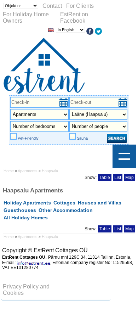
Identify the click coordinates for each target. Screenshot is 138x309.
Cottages (64, 203)
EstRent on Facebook (74, 17)
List (117, 177)
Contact (52, 6)
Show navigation (124, 156)
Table (104, 177)
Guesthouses (20, 210)
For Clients (80, 6)
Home (9, 171)
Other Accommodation (66, 210)
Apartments (28, 171)
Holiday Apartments (27, 203)
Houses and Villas (99, 203)
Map (129, 177)
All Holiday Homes (26, 217)
